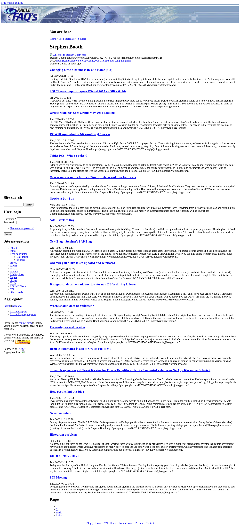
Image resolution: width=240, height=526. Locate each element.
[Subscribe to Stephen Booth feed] (68, 54)
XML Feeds (16, 292)
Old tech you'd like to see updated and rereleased (82, 263)
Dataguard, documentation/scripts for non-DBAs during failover (93, 284)
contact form (25, 323)
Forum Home (126, 523)
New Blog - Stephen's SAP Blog (71, 241)
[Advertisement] (139, 14)
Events (13, 265)
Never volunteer (60, 413)
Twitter (21, 348)
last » (59, 515)
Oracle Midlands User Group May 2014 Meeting (82, 112)
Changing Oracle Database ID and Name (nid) (81, 69)
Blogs (13, 251)
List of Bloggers (18, 311)
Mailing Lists (17, 274)
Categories (22, 256)
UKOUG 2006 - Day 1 (65, 456)
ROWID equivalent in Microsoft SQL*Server (80, 134)
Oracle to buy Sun (62, 198)
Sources (21, 259)
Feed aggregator (18, 253)
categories (17, 306)
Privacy (139, 523)
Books (13, 262)
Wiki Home (110, 523)
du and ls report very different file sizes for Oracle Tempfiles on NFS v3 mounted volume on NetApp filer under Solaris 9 (130, 370)
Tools (13, 283)
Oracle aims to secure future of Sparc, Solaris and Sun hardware (93, 177)
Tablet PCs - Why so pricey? (69, 155)
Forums (14, 271)
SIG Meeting (58, 477)
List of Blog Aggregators (23, 314)
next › (59, 512)
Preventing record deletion (67, 327)
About (13, 248)
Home (53, 38)
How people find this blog (67, 391)
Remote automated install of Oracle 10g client (80, 348)
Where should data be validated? (72, 305)
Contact (150, 523)
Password (10, 222)
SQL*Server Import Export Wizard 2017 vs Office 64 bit (88, 91)
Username (10, 219)
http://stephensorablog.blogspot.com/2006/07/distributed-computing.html (93, 60)
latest (7, 306)
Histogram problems (63, 434)
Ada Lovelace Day (62, 220)
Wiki (12, 289)
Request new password (22, 228)
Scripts (13, 280)
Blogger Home (94, 523)
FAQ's (13, 268)
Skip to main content (12, 2)
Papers (13, 277)
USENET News (18, 286)
